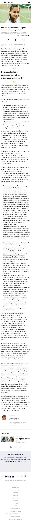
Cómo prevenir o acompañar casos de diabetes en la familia (22, 440)
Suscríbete (15, 485)
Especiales (15, 492)
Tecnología (15, 500)
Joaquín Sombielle (21, 442)
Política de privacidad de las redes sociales (15, 513)
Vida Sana (15, 503)
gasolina (26, 228)
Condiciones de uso (15, 508)
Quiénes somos (15, 490)
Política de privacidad (15, 511)
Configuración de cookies (15, 519)
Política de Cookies (15, 516)
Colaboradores (15, 487)
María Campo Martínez (23, 35)
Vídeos (15, 505)
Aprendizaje (15, 498)
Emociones (15, 495)
